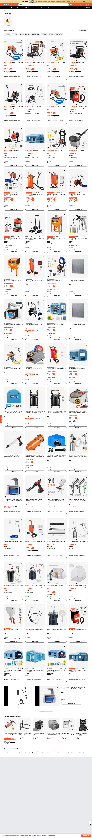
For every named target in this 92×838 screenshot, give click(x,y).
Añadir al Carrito (13, 79)
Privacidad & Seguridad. (51, 835)
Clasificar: (81, 30)
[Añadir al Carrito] (15, 729)
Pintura (8, 10)
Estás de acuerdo (86, 835)
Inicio (5, 10)
